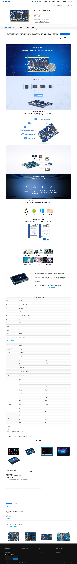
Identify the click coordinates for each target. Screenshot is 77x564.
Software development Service (25, 548)
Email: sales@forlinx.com (58, 552)
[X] (64, 562)
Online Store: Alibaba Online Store (59, 548)
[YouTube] (62, 562)
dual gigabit (24, 34)
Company (58, 1)
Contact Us (64, 1)
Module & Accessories (7, 552)
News (39, 548)
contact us (19, 511)
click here (9, 436)
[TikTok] (69, 562)
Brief (36, 21)
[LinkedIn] (60, 562)
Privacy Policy (11, 500)
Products (36, 1)
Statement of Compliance (31, 562)
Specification (14, 27)
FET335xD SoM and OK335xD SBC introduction (18, 431)
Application (53, 1)
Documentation (22, 27)
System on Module (69, 5)
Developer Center (47, 1)
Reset (16, 503)
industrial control (39, 244)
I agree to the (10, 500)
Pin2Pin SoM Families (7, 548)
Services (40, 1)
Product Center (63, 5)
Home (32, 1)
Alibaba (15, 511)
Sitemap (26, 562)
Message (41, 21)
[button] (29, 16)
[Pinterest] (71, 562)
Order (28, 27)
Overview (8, 27)
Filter (33, 27)
